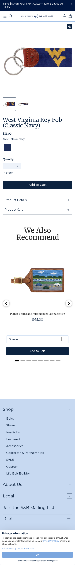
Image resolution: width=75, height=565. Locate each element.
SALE (10, 459)
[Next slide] (68, 303)
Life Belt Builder (18, 473)
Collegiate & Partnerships (25, 453)
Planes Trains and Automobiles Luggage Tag (37, 313)
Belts (10, 418)
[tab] (17, 360)
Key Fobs (13, 432)
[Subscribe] (68, 518)
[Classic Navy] (7, 147)
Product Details (16, 200)
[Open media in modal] (69, 26)
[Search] (10, 16)
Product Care (14, 209)
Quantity (8, 159)
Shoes (10, 425)
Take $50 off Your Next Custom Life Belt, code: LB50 (33, 5)
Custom (12, 466)
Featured (13, 439)
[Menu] (5, 16)
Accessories (15, 446)
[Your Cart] (70, 16)
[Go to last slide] (6, 303)
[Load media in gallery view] (9, 104)
